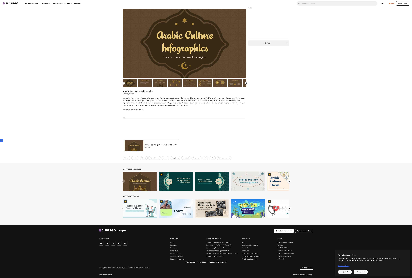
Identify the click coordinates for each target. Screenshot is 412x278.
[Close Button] (226, 262)
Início (172, 242)
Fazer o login (403, 3)
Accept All (360, 272)
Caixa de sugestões (304, 231)
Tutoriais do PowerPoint (250, 259)
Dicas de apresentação (250, 253)
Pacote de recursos (177, 259)
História (143, 158)
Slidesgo (309, 274)
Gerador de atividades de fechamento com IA (222, 253)
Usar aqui (147, 147)
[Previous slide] (123, 181)
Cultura (165, 158)
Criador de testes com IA (214, 256)
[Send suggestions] (1, 140)
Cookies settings (283, 248)
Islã (205, 158)
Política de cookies (284, 256)
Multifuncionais (175, 253)
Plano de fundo (154, 158)
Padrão (135, 158)
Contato (280, 245)
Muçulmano (196, 158)
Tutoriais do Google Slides (251, 256)
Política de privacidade (286, 253)
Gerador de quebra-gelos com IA (217, 251)
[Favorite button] (237, 12)
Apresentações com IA (250, 245)
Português (305, 268)
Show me (220, 262)
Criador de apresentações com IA (217, 242)
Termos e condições (285, 250)
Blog (243, 242)
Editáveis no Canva (224, 158)
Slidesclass (174, 251)
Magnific (296, 274)
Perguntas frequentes (285, 242)
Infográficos (175, 158)
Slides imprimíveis (176, 256)
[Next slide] (243, 43)
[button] (246, 83)
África (212, 158)
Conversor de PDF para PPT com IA (218, 245)
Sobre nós (281, 259)
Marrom (126, 158)
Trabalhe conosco (282, 231)
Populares (173, 248)
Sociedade (186, 158)
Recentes (173, 245)
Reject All (345, 272)
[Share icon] (242, 12)
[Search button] (299, 3)
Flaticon (302, 274)
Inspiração (245, 251)
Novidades (245, 248)
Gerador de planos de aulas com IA (218, 248)
